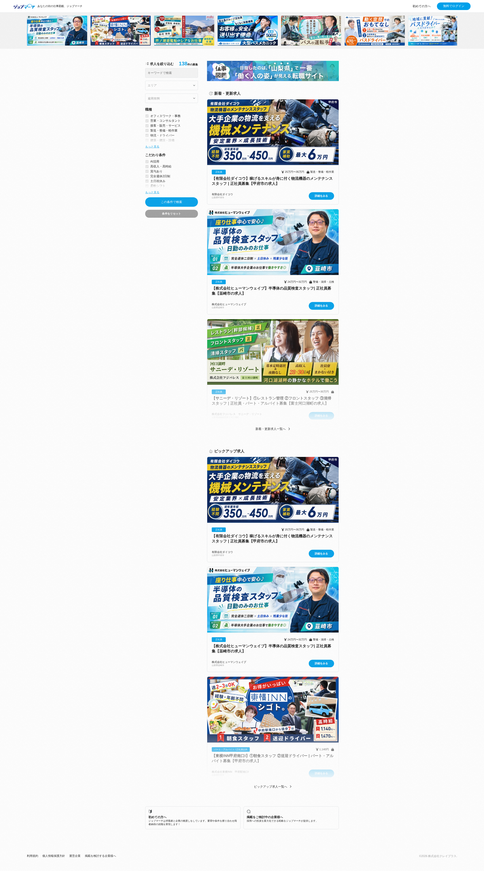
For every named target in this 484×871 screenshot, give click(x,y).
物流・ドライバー (162, 135)
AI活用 (154, 161)
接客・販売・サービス (165, 125)
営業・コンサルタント (165, 120)
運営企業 (75, 855)
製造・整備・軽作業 (164, 130)
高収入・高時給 (160, 166)
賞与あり (156, 171)
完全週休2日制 (160, 176)
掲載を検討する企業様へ (100, 855)
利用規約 (32, 855)
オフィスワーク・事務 (165, 116)
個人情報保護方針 (53, 855)
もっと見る (152, 146)
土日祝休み (157, 181)
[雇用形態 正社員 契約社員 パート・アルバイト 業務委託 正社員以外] (171, 98)
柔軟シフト (157, 185)
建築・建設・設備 (162, 140)
